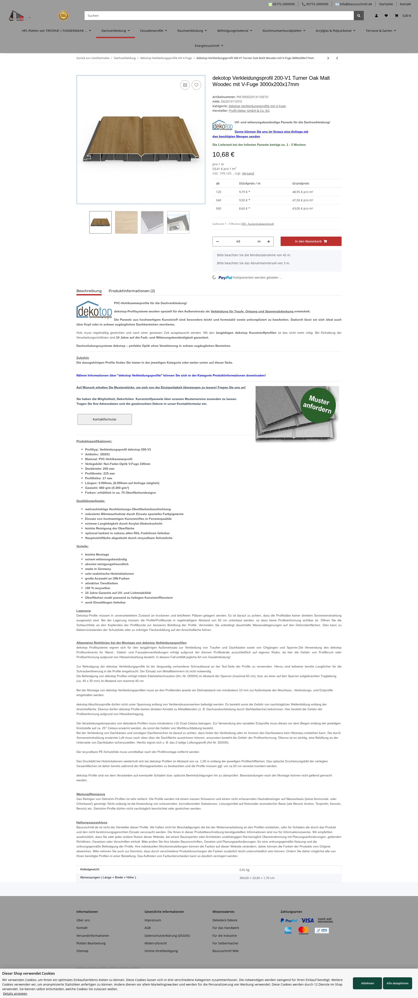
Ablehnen (367, 983)
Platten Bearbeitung (91, 943)
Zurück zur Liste (86, 58)
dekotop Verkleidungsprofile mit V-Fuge (257, 106)
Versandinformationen (92, 936)
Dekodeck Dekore (225, 920)
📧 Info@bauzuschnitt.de (353, 4)
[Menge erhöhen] (268, 241)
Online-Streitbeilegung (161, 951)
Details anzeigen (15, 993)
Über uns (83, 920)
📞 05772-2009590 (315, 4)
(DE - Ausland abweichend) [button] (257, 224)
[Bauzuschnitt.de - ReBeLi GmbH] (41, 15)
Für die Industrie (224, 936)
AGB (148, 928)
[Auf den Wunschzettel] (196, 85)
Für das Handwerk (225, 928)
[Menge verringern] (217, 241)
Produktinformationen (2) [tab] (132, 291)
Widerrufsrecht (156, 943)
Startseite (386, 4)
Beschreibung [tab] (89, 291)
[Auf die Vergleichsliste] (185, 85)
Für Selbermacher (225, 943)
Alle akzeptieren (397, 983)
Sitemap (82, 951)
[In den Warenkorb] (79, 72)
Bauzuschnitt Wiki (225, 951)
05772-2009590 (283, 4)
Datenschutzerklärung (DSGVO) (167, 936)
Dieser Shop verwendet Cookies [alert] (28, 973)
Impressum (153, 920)
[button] (376, 15)
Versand (248, 173)
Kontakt (405, 4)
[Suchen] (359, 15)
